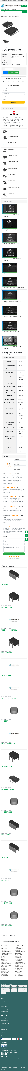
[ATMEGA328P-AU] (5, 182)
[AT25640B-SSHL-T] (5, 170)
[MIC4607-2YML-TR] (14, 734)
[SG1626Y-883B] (14, 757)
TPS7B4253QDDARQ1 (20, 963)
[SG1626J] (14, 575)
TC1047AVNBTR (12, 174)
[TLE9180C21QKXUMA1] (14, 688)
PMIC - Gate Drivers (14, 16)
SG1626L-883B (6, 880)
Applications (4, 1029)
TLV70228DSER (4, 962)
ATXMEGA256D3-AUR (14, 187)
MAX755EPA (4, 959)
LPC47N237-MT (12, 149)
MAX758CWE (18, 969)
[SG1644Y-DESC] (14, 597)
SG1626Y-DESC (6, 653)
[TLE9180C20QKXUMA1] (14, 620)
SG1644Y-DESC (6, 607)
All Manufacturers (5, 1023)
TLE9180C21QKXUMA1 (9, 698)
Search (24, 11)
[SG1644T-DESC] (14, 916)
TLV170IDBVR (4, 974)
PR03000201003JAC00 (6, 953)
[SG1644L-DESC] (14, 666)
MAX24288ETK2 (12, 142)
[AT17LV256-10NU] (5, 157)
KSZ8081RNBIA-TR (13, 162)
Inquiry (5, 72)
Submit (14, 102)
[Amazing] (10, 556)
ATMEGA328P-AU (13, 181)
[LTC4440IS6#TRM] (14, 779)
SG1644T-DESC (6, 926)
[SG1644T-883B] (14, 893)
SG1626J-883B (6, 835)
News (2, 1003)
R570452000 (18, 956)
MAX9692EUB (18, 971)
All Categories (4, 1020)
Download (14, 9)
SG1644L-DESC (6, 675)
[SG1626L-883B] (14, 870)
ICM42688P (4, 945)
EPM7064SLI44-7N (5, 954)
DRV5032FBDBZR (5, 968)
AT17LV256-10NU (12, 155)
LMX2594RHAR (18, 960)
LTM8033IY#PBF (19, 948)
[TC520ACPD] (5, 131)
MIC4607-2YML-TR (8, 744)
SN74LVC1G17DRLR (19, 968)
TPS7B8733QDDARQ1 (6, 965)
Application (7, 9)
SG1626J (4, 584)
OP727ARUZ (18, 974)
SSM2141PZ (4, 948)
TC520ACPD (11, 130)
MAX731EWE (18, 972)
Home (2, 16)
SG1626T (4, 721)
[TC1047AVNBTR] (5, 176)
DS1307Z (17, 965)
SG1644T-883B (6, 903)
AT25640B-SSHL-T (13, 168)
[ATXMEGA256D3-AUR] (5, 189)
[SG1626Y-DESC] (14, 643)
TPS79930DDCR (19, 966)
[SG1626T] (14, 711)
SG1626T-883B (6, 812)
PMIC (6, 16)
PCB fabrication (4, 1011)
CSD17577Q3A (4, 960)
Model (2, 9)
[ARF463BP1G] (5, 195)
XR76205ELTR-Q (5, 971)
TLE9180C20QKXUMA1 (9, 630)
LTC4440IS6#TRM (7, 789)
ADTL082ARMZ (4, 972)
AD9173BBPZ (4, 950)
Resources (3, 1032)
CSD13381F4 (4, 969)
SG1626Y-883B (6, 766)
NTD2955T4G (18, 959)
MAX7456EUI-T (18, 953)
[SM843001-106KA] (5, 138)
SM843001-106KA (13, 136)
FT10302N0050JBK (6, 951)
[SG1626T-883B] (14, 802)
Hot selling (3, 1017)
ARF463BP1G (11, 193)
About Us (3, 1001)
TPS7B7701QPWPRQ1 (6, 963)
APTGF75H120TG (19, 954)
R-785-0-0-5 (4, 956)
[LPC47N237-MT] (5, 150)
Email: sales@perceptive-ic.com (8, 1050)
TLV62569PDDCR (19, 975)
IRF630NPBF (4, 966)
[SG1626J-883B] (14, 825)
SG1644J (4, 857)
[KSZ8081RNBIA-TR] (5, 163)
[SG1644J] (14, 848)
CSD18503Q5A (18, 957)
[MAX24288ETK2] (5, 144)
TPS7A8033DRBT (19, 962)
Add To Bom (14, 72)
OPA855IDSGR (4, 975)
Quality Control (4, 1006)
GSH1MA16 (17, 950)
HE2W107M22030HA (20, 951)
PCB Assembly (4, 1009)
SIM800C (3, 957)
